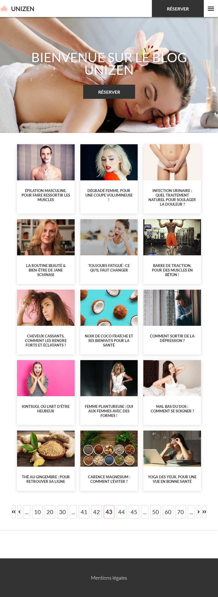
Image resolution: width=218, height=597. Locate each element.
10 (37, 511)
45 (134, 511)
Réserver (178, 8)
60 (168, 511)
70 (180, 511)
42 (96, 511)
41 (84, 511)
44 (121, 511)
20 (50, 511)
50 (155, 511)
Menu (211, 8)
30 (62, 511)
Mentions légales (109, 578)
